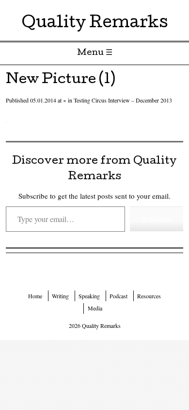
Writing (60, 296)
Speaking (89, 296)
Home (35, 296)
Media (95, 308)
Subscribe (157, 219)
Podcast (118, 296)
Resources (149, 296)
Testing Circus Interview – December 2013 (123, 100)
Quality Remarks (95, 24)
